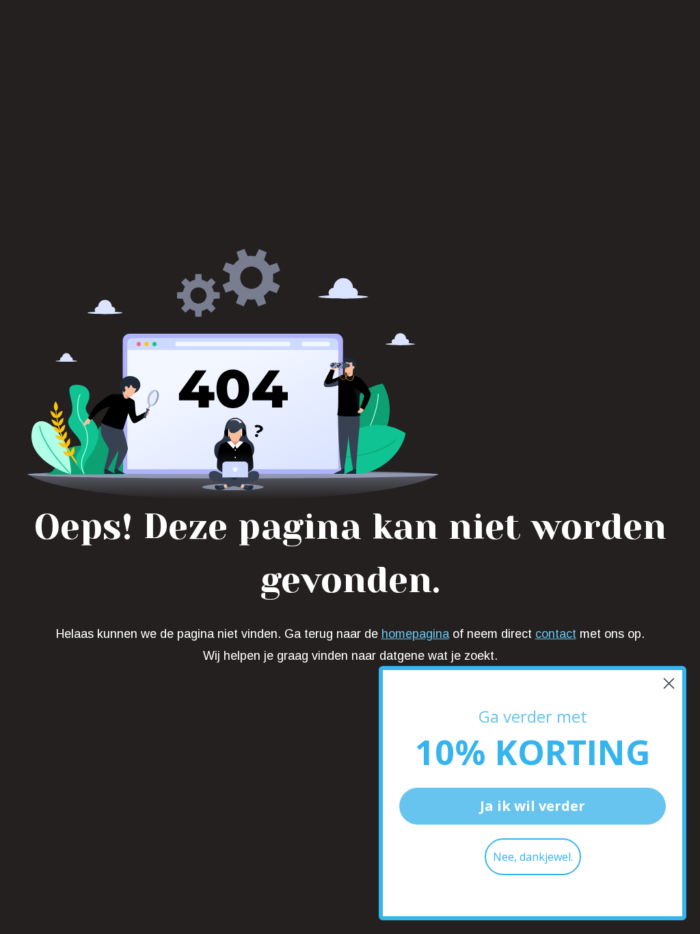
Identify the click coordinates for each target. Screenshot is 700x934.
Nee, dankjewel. (533, 856)
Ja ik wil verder (532, 806)
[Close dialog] (669, 683)
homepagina (415, 634)
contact (555, 634)
